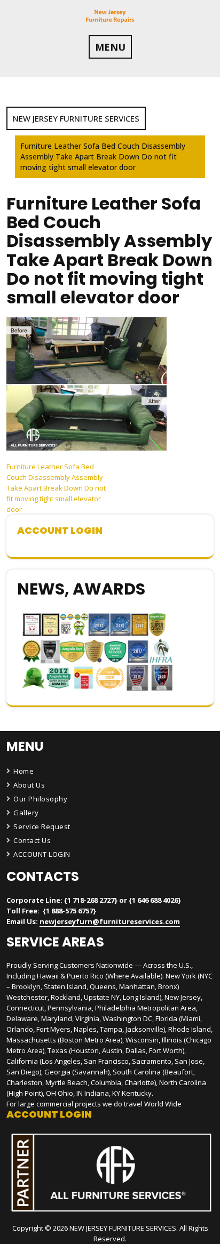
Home (23, 771)
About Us (29, 785)
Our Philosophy (40, 799)
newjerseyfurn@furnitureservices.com (110, 921)
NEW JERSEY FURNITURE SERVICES (76, 118)
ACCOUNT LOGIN (41, 854)
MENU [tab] (110, 47)
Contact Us (32, 840)
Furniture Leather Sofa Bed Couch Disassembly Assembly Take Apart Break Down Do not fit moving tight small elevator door (56, 488)
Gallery (26, 812)
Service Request (41, 826)
